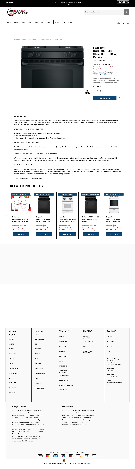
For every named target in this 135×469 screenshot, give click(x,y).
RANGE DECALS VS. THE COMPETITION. (28, 178)
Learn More (110, 74)
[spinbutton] (97, 91)
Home (16, 39)
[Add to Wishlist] (119, 98)
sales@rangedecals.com (61, 147)
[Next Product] (128, 215)
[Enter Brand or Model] (126, 12)
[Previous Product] (7, 215)
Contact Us (85, 147)
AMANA (11, 339)
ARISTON (12, 344)
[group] (67, 216)
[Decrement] (94, 91)
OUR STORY (10, 2)
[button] (49, 22)
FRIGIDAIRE (13, 373)
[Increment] (100, 91)
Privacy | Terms (86, 463)
